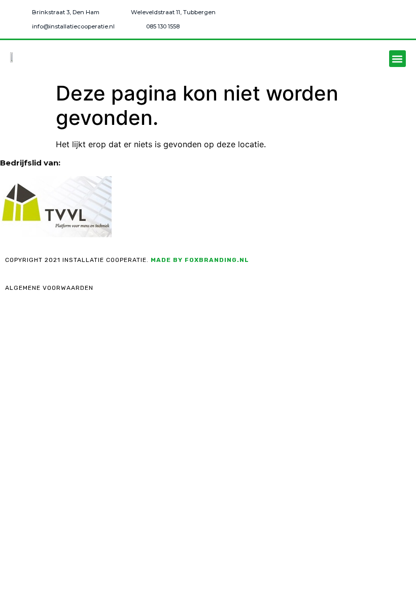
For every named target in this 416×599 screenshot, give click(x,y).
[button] (397, 58)
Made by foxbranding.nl (200, 259)
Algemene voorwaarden (49, 287)
